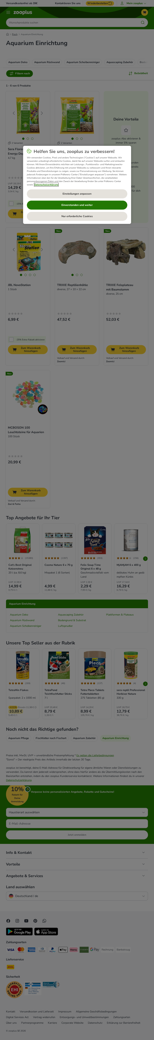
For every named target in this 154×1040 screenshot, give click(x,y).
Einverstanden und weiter (77, 205)
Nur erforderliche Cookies (77, 216)
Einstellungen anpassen (77, 194)
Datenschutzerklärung (46, 184)
